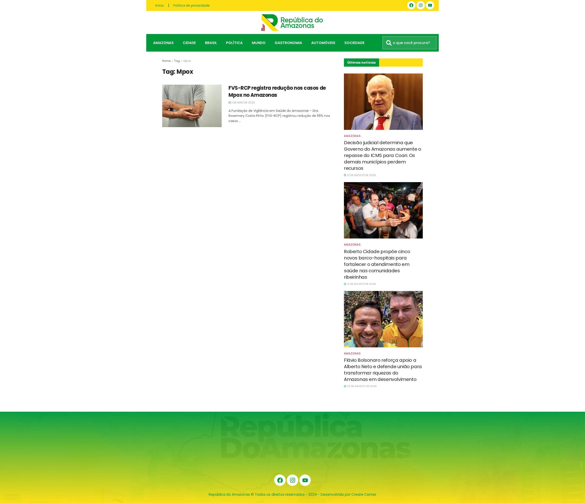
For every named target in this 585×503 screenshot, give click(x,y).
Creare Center (363, 494)
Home (166, 61)
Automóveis (323, 42)
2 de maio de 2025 (243, 102)
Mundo (259, 42)
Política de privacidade (191, 5)
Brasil (211, 42)
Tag (177, 61)
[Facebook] (411, 5)
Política (234, 42)
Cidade (189, 42)
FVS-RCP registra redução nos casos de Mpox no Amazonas (277, 91)
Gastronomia (288, 42)
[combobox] (409, 42)
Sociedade (354, 42)
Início (159, 5)
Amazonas (163, 42)
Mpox (187, 61)
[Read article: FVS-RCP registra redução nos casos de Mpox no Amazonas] (192, 106)
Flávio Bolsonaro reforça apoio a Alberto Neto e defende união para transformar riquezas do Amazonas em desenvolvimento (383, 369)
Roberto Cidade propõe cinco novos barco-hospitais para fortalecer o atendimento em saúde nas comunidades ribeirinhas (377, 264)
